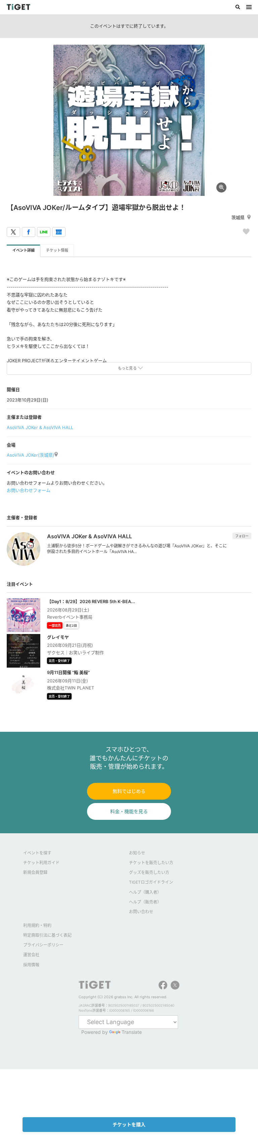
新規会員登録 (35, 872)
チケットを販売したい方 (151, 862)
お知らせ (137, 852)
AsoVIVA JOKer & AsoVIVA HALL (40, 427)
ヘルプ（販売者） (145, 901)
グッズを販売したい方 (149, 872)
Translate (132, 1032)
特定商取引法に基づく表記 (47, 935)
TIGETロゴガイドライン (151, 882)
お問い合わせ (141, 911)
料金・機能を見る (129, 811)
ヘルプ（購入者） (145, 892)
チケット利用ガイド (41, 862)
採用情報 (31, 964)
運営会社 (31, 954)
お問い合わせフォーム (28, 490)
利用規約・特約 (37, 925)
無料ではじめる (129, 791)
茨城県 (238, 217)
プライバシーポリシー (43, 945)
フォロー (242, 536)
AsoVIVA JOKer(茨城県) (30, 455)
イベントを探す (37, 852)
